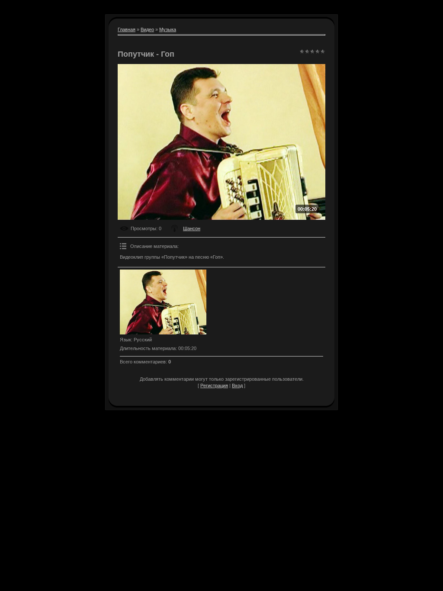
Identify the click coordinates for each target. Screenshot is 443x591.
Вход (237, 385)
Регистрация (214, 385)
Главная (126, 29)
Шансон (191, 228)
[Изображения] (163, 302)
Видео (147, 29)
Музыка (167, 29)
